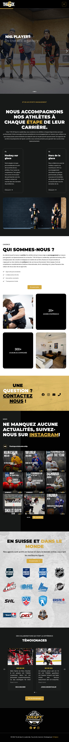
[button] (34, 287)
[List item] (43, 394)
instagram (44, 434)
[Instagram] (38, 728)
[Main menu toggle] (64, 4)
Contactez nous (18, 398)
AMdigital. (55, 737)
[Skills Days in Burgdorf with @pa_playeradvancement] (34, 504)
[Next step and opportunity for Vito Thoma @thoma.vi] (56, 504)
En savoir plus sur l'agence (17, 48)
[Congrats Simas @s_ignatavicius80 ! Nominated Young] (34, 482)
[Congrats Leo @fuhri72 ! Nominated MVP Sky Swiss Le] (13, 482)
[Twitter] (34, 728)
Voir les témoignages (34, 698)
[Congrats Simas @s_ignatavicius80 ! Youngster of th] (56, 461)
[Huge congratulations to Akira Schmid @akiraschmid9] (56, 482)
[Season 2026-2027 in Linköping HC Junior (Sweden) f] (34, 461)
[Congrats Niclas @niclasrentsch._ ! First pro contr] (13, 461)
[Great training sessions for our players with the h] (13, 504)
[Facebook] (31, 728)
